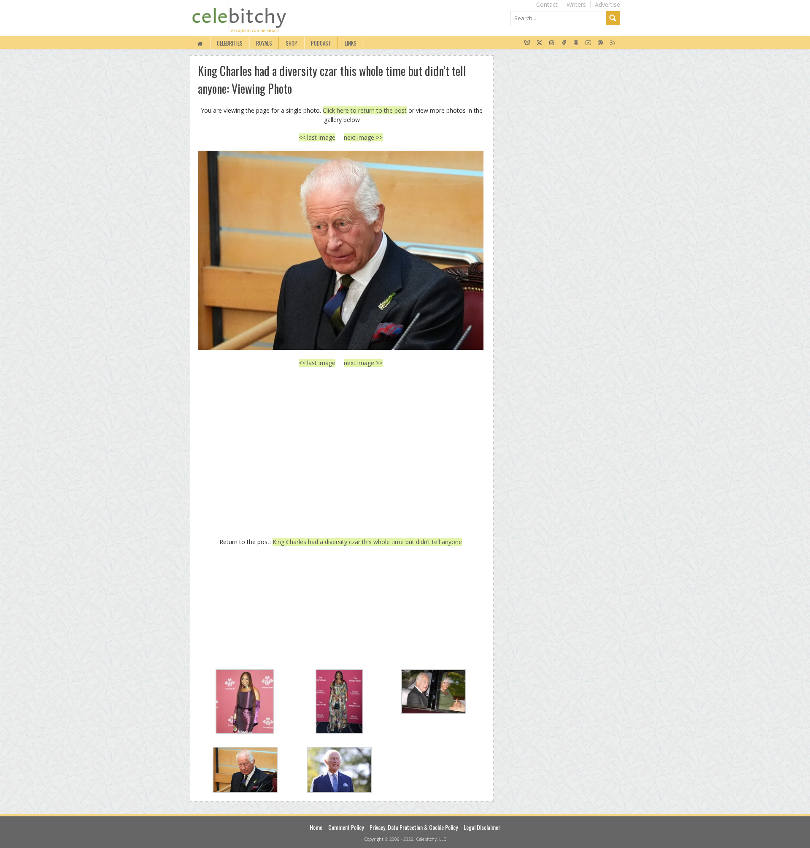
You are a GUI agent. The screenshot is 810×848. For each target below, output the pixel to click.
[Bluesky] (527, 43)
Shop (291, 43)
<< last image (317, 137)
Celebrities (230, 43)
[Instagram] (551, 43)
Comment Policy (346, 827)
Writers (576, 4)
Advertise (607, 4)
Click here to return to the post (365, 110)
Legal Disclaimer (482, 827)
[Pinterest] (600, 43)
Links (350, 43)
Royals (264, 43)
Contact (547, 4)
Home (316, 827)
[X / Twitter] (539, 43)
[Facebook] (564, 43)
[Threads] (576, 43)
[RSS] (613, 43)
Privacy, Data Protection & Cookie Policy (414, 827)
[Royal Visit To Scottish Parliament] (340, 250)
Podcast (321, 43)
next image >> (363, 137)
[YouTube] (588, 43)
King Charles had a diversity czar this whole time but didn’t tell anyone (367, 542)
